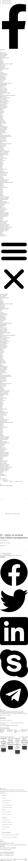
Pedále (1, 165)
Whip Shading (3, 121)
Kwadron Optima (3, 201)
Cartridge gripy (3, 137)
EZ (0, 71)
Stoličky (1, 192)
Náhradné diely (3, 77)
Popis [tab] (1, 709)
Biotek (1, 200)
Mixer (1, 161)
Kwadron (2, 119)
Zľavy (1, 233)
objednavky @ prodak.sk (8, 852)
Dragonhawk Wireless (4, 68)
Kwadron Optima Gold (4, 202)
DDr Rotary (2, 75)
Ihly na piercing (3, 222)
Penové (1, 177)
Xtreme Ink (2, 86)
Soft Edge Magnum (4, 126)
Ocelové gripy (3, 138)
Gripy (1, 134)
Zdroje (1, 164)
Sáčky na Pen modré (17, 746)
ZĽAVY (16, 555)
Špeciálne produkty (4, 106)
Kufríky (1, 188)
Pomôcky (2, 148)
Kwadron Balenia (3, 129)
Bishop (1, 117)
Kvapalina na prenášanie (5, 150)
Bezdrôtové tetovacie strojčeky (6, 63)
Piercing (1, 59)
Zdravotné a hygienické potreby (6, 182)
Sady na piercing (3, 223)
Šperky (1, 219)
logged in (8, 725)
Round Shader (3, 123)
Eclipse (1, 82)
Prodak (1, 118)
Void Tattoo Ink (3, 79)
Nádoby (1, 159)
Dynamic (1, 94)
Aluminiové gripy (3, 140)
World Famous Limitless (5, 97)
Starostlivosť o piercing (4, 224)
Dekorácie (2, 186)
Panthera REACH (3, 98)
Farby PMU (2, 205)
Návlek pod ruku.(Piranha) (10, 742)
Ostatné (1, 184)
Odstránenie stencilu (4, 154)
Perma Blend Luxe (3, 209)
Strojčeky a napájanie (4, 198)
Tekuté (1, 176)
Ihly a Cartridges (3, 55)
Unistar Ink (2, 80)
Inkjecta (1, 69)
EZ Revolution (3, 130)
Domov (5, 481)
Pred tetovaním (3, 173)
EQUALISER (2, 67)
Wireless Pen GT (3, 73)
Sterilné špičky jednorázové (5, 143)
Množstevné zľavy (3, 230)
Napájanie (2, 163)
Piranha (1, 109)
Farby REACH (2, 56)
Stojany (1, 189)
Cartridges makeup (4, 199)
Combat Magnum (3, 127)
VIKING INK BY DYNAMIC (5, 92)
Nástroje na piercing (4, 221)
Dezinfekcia (2, 171)
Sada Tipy (2, 147)
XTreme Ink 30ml (3, 88)
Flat (0, 124)
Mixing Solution (3, 104)
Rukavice (2, 183)
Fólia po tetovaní (3, 169)
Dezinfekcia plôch (3, 181)
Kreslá (1, 193)
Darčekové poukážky (4, 225)
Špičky (1, 142)
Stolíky (1, 194)
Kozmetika (2, 211)
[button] (1, 51)
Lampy (1, 190)
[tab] (14, 709)
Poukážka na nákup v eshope (6, 227)
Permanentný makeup (4, 57)
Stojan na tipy (3, 146)
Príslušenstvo (2, 210)
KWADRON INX (3, 85)
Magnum (2, 125)
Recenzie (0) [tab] (2, 710)
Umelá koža (2, 160)
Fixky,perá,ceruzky (4, 153)
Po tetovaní (2, 178)
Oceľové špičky (3, 144)
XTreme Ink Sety (3, 91)
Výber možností (11, 749)
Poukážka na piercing (4, 229)
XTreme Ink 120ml (3, 89)
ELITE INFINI (2, 131)
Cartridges (2, 111)
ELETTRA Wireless (3, 74)
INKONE (1, 62)
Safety (1, 113)
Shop (1, 60)
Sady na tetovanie (3, 187)
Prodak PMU (2, 204)
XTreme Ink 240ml (3, 90)
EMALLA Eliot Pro (3, 132)
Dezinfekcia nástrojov (4, 179)
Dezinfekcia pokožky (4, 172)
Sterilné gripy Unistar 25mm (5, 136)
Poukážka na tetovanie (4, 228)
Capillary (1, 115)
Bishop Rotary (3, 65)
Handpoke (2, 234)
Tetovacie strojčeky (4, 54)
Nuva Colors (2, 207)
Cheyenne (2, 66)
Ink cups (1, 156)
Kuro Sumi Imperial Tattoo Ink (6, 83)
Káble (1, 166)
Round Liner (2, 120)
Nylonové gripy (3, 141)
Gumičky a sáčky (3, 158)
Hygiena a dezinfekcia (4, 212)
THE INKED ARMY (3, 84)
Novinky (1, 231)
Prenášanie (2, 149)
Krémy (1, 167)
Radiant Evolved (3, 96)
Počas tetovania (3, 175)
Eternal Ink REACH (3, 100)
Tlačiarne (2, 155)
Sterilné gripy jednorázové (5, 135)
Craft (1, 114)
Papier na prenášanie (4, 152)
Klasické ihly (2, 108)
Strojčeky (2, 61)
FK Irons (1, 72)
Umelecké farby (3, 235)
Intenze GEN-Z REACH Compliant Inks (7, 95)
